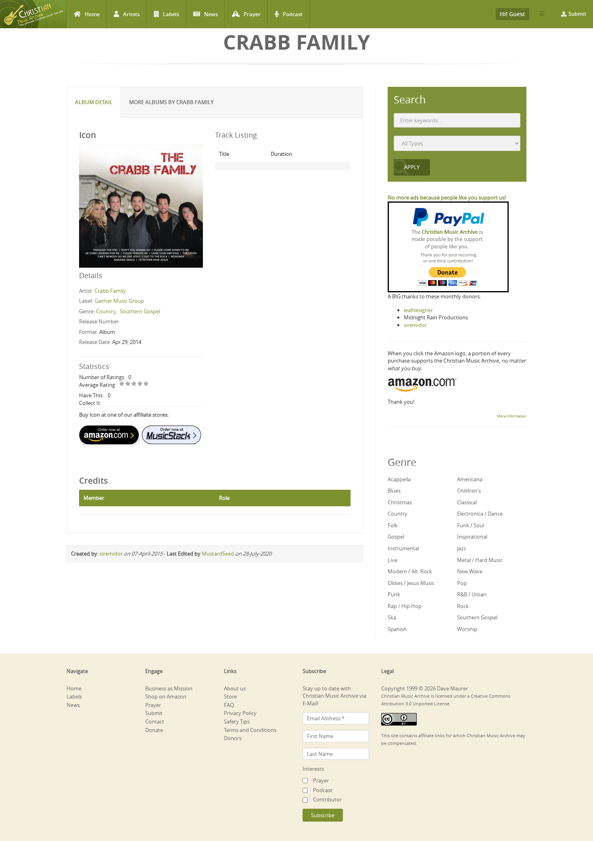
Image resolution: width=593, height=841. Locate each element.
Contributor (327, 799)
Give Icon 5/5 (146, 384)
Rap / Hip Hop (405, 606)
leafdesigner (418, 310)
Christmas (400, 502)
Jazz (461, 548)
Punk (394, 594)
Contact (154, 721)
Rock (463, 606)
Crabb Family (110, 290)
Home (92, 14)
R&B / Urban (472, 594)
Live (392, 560)
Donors (233, 738)
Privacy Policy (240, 713)
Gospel (396, 536)
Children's (469, 490)
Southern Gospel (140, 311)
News (211, 14)
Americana (469, 479)
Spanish (397, 629)
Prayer (252, 14)
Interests (313, 768)
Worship (467, 629)
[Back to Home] (33, 14)
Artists (131, 14)
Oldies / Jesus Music (411, 583)
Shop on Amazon (165, 696)
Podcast (293, 14)
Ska (392, 617)
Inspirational (472, 536)
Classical (467, 502)
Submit (577, 13)
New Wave (469, 571)
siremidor (111, 553)
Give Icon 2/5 (128, 384)
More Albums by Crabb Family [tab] (171, 102)
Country (105, 311)
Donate (154, 730)
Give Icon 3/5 (134, 384)
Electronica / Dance (480, 513)
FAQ (229, 705)
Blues (394, 490)
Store (230, 696)
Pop (462, 583)
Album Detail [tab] (94, 102)
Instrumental (403, 548)
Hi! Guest (512, 14)
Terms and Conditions (250, 730)
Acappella (399, 479)
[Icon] (141, 205)
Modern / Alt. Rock (410, 571)
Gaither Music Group (119, 300)
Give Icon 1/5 (122, 384)
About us (235, 688)
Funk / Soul (470, 525)
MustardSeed (218, 553)
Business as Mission (168, 688)
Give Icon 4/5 (140, 384)
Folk (393, 525)
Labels (171, 14)
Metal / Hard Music (480, 560)
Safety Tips (237, 721)
